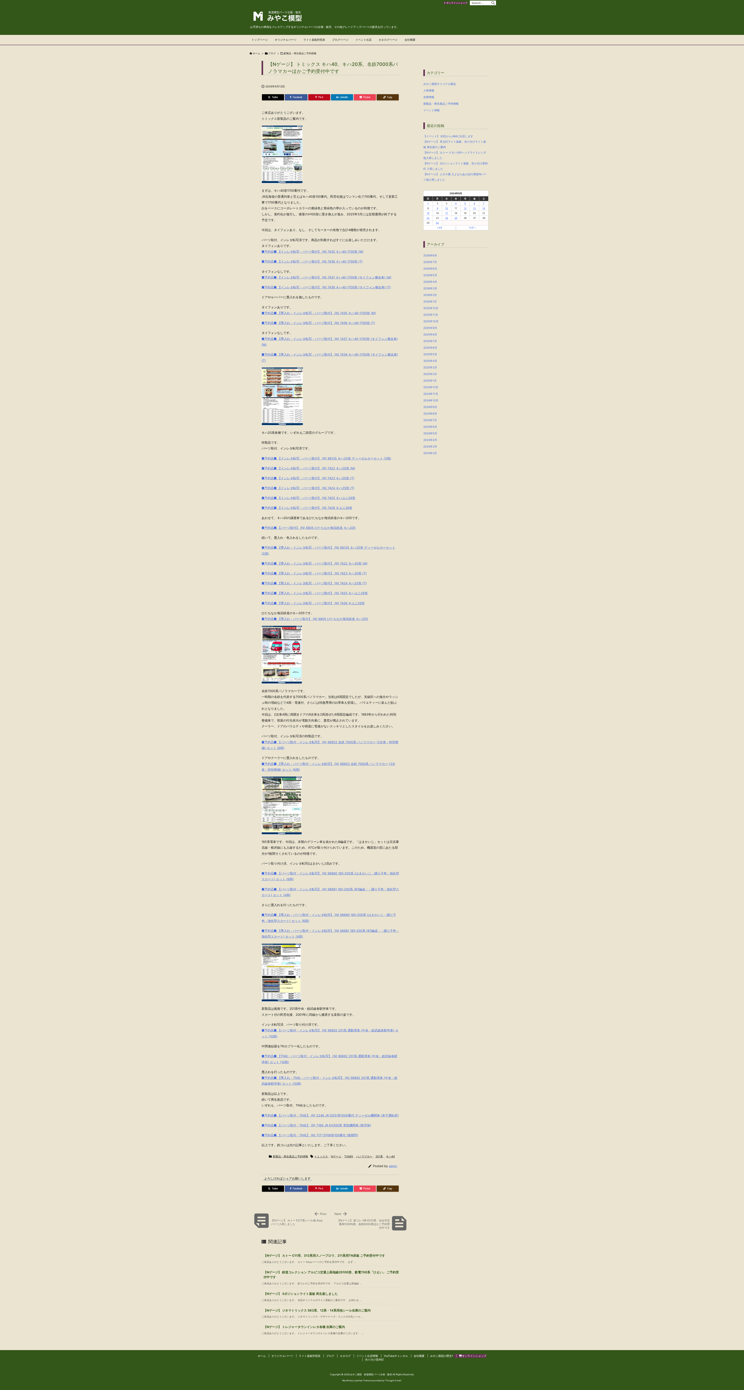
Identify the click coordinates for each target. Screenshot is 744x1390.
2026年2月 (430, 295)
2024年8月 (430, 413)
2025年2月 (430, 374)
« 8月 (439, 227)
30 (437, 222)
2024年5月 (430, 433)
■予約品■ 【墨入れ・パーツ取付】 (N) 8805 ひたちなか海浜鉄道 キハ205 (315, 619)
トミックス (321, 1156)
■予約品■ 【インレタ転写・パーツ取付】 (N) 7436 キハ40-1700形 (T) (312, 261)
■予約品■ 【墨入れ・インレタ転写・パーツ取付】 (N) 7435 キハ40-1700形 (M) (319, 313)
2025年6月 (430, 347)
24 (446, 217)
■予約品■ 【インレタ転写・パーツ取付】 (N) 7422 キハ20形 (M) (308, 468)
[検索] (493, 3)
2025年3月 (430, 367)
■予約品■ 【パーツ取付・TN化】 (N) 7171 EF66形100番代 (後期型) (310, 1135)
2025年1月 (430, 380)
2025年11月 (430, 314)
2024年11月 (430, 393)
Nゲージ (336, 1156)
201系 (379, 1156)
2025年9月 (430, 327)
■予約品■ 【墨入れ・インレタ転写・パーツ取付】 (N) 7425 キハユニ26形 (315, 593)
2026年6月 (430, 268)
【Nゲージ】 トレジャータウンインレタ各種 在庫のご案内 (304, 1327)
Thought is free (393, 1380)
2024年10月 (430, 400)
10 (446, 208)
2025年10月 (430, 321)
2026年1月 (430, 301)
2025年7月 (430, 341)
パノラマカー (364, 1156)
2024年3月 (430, 446)
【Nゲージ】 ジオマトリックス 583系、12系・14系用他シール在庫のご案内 (317, 1310)
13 (474, 208)
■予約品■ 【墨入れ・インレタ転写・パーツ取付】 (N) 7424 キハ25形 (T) (314, 583)
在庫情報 (428, 97)
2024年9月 (430, 407)
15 (428, 213)
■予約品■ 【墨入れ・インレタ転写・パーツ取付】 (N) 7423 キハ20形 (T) (314, 573)
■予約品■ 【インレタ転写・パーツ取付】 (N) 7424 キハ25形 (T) (308, 488)
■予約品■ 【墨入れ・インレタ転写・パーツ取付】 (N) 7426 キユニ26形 (313, 603)
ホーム (256, 53)
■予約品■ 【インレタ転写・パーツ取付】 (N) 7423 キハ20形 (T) (308, 478)
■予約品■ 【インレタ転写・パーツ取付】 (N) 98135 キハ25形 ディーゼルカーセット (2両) (326, 458)
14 (483, 208)
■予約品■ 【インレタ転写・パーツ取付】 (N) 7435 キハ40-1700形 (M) (312, 252)
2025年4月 (430, 360)
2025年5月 (430, 354)
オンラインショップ (456, 2)
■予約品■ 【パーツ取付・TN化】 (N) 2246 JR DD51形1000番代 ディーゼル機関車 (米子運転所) (330, 1115)
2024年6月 (430, 426)
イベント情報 (431, 110)
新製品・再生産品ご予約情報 (300, 53)
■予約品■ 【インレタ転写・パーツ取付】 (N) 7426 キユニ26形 (307, 508)
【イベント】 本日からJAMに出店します (448, 136)
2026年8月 (430, 255)
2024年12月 (430, 387)
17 (446, 213)
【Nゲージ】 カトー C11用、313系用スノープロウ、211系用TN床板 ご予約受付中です (324, 1255)
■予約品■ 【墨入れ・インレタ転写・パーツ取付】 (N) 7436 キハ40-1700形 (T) (318, 323)
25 (456, 217)
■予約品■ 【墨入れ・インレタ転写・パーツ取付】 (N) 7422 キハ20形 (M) (315, 563)
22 (428, 217)
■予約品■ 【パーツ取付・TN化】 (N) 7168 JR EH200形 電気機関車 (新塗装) (316, 1125)
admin (393, 1166)
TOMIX (348, 1156)
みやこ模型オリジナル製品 (439, 83)
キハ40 (390, 1156)
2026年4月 (430, 281)
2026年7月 (430, 262)
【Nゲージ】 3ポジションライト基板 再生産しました (301, 1294)
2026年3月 (430, 288)
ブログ (272, 53)
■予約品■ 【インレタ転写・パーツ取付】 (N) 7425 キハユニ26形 (308, 498)
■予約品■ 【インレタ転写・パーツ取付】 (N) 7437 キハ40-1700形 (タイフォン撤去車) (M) (326, 277)
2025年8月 (430, 334)
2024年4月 (430, 439)
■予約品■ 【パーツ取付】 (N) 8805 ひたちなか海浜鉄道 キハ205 (309, 528)
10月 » (472, 227)
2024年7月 (430, 420)
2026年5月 (430, 275)
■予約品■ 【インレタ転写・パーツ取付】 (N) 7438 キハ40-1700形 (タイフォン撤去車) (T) (326, 287)
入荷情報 (428, 90)
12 (465, 208)
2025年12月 (430, 308)
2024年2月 (430, 453)
